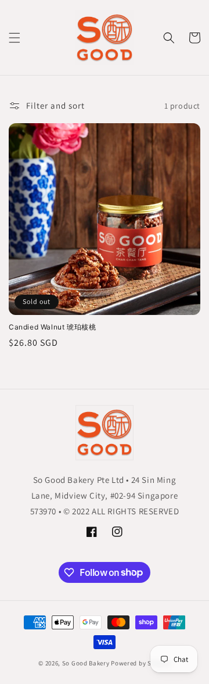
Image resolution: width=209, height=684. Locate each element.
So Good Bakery (86, 663)
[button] (14, 38)
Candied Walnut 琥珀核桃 (52, 327)
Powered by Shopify (141, 663)
